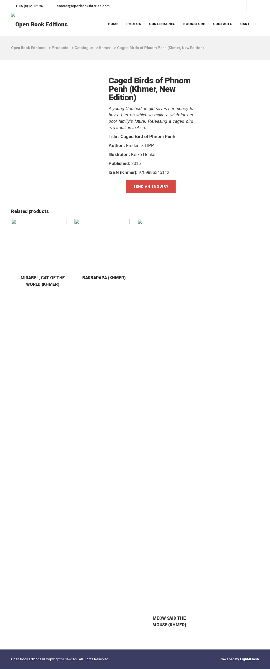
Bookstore (194, 24)
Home (113, 24)
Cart (245, 24)
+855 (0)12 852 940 (30, 6)
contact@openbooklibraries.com (83, 6)
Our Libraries (162, 24)
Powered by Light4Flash (239, 659)
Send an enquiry (150, 186)
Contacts (222, 24)
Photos (133, 24)
